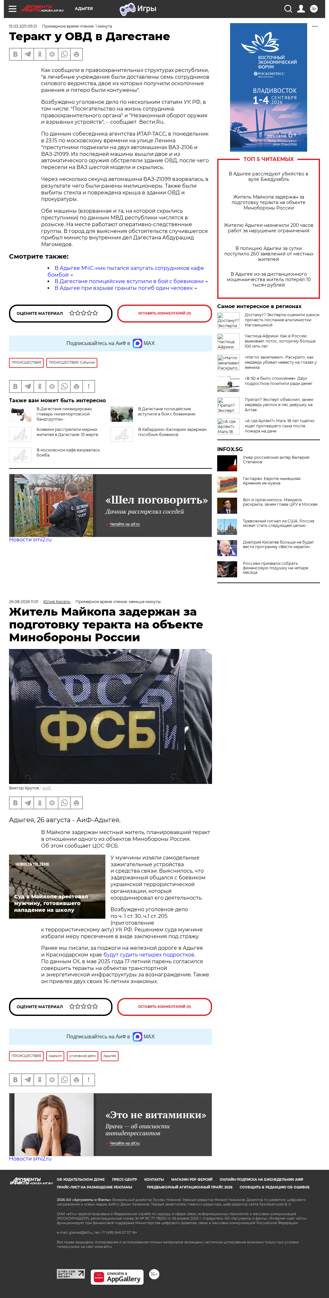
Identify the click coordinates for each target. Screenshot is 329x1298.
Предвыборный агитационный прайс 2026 (189, 1187)
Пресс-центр (124, 1180)
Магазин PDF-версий (191, 1180)
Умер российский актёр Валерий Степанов (276, 459)
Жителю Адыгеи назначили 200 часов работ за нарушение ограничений (269, 228)
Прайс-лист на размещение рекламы (94, 1187)
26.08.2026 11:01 (23, 601)
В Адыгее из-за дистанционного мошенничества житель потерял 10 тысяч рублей (269, 279)
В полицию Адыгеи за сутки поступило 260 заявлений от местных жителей (268, 254)
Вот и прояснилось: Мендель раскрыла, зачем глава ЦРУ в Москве (280, 502)
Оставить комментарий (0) (164, 313)
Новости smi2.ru (30, 540)
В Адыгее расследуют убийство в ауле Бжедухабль (268, 176)
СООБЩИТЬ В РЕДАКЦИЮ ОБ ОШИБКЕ (275, 1187)
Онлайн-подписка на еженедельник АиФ (261, 1180)
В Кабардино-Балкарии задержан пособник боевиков (172, 432)
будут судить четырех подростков (148, 955)
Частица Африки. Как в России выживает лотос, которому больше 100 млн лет (280, 341)
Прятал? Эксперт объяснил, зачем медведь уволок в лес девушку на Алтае (279, 404)
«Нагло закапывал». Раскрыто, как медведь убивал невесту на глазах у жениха (281, 362)
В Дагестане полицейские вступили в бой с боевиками (129, 281)
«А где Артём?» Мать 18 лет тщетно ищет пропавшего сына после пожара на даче (280, 425)
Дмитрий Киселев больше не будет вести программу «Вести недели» (278, 544)
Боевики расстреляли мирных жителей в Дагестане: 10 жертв (67, 432)
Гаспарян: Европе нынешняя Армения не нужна (271, 480)
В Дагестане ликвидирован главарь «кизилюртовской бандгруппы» (64, 414)
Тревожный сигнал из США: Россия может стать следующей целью (278, 523)
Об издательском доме (81, 1180)
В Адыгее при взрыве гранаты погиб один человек (124, 288)
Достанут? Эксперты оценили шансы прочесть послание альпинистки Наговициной (282, 319)
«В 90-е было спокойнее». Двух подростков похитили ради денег (279, 381)
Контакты (154, 1180)
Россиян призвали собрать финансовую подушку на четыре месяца (275, 568)
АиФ (46, 788)
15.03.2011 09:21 (23, 26)
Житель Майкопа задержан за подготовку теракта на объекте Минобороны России (269, 202)
